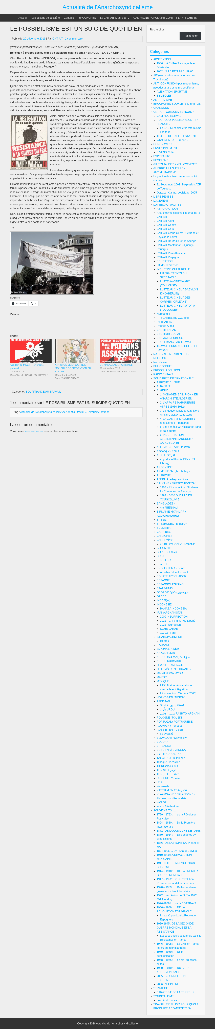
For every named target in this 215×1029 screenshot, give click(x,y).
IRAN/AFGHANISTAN (170, 612)
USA (159, 782)
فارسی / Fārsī (168, 632)
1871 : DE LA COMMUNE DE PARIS (179, 830)
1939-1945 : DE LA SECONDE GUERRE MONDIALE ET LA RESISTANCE (175, 927)
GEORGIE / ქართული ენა (172, 592)
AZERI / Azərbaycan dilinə (172, 479)
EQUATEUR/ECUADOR (171, 576)
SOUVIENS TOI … (164, 810)
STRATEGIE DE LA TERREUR (176, 992)
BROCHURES (87, 17)
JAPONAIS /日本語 (168, 649)
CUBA (160, 556)
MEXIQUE (163, 681)
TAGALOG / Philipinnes (171, 758)
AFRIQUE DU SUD (168, 382)
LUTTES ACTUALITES (167, 204)
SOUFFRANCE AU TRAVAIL (43, 391)
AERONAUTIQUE (168, 208)
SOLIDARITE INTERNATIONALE (173, 378)
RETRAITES (164, 321)
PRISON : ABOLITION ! (167, 370)
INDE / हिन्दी (163, 600)
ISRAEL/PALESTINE (169, 636)
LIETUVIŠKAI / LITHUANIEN (174, 669)
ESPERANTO (161, 156)
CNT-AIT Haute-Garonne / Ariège (176, 241)
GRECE (161, 596)
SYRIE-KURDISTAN (169, 754)
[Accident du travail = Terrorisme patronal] (31, 351)
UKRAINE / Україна (168, 778)
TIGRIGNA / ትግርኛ (167, 766)
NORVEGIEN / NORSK (171, 697)
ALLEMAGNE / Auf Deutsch (173, 447)
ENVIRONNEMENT (165, 148)
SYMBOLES (164, 95)
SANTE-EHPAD (166, 329)
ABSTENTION (162, 59)
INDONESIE (164, 604)
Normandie (163, 313)
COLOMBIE (164, 548)
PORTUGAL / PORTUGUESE (175, 721)
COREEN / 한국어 (168, 552)
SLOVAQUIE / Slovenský (172, 737)
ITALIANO (163, 644)
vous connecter (34, 431)
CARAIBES (164, 531)
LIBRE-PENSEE (163, 196)
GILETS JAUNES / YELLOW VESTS (175, 164)
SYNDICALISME (163, 996)
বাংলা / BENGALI (169, 507)
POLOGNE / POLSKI (169, 717)
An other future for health (174, 572)
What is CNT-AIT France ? (172, 140)
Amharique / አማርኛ (168, 451)
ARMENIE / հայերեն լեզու (173, 471)
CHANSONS (161, 107)
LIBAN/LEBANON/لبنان (170, 665)
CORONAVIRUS (163, 144)
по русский (167, 733)
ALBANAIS (163, 386)
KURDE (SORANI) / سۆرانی (173, 657)
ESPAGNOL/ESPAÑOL (171, 584)
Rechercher (157, 29)
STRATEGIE (161, 988)
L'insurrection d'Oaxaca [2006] (178, 693)
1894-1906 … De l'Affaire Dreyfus (177, 850)
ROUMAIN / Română (169, 725)
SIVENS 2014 (165, 152)
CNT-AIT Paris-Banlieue (171, 253)
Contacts (69, 17)
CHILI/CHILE (164, 535)
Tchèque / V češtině (168, 762)
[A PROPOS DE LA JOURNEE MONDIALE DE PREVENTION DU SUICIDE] (75, 351)
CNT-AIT (57, 38)
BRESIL (161, 519)
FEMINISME (160, 160)
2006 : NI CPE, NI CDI (170, 984)
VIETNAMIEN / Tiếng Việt (172, 790)
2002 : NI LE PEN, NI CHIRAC (175, 71)
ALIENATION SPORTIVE (172, 91)
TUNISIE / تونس (166, 770)
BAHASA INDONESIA (173, 608)
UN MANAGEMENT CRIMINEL (116, 364)
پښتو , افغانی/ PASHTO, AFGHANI (180, 713)
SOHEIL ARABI (169, 628)
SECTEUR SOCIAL (169, 334)
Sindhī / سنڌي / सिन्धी (172, 705)
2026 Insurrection (170, 624)
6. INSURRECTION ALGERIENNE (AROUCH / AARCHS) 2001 (176, 438)
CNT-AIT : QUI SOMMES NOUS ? (173, 111)
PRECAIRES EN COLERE (173, 317)
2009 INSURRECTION (174, 616)
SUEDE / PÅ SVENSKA (171, 749)
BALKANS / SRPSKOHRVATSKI (176, 483)
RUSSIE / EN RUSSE (170, 729)
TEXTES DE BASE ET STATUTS (177, 136)
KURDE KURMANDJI (170, 661)
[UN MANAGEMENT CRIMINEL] (120, 351)
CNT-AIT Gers (165, 229)
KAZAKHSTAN (166, 653)
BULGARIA (163, 527)
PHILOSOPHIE (162, 366)
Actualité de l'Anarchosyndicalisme (107, 7)
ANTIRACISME (162, 99)
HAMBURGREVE (167, 265)
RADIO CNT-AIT (163, 374)
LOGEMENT (160, 200)
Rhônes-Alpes (165, 325)
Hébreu (164, 640)
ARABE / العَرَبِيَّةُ (166, 455)
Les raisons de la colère (45, 17)
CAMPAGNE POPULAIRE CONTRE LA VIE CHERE (165, 17)
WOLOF (161, 802)
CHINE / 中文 (165, 539)
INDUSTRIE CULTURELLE (173, 269)
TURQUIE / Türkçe (168, 774)
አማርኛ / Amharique (168, 806)
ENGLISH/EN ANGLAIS (171, 568)
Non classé (160, 362)
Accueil (22, 17)
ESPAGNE (163, 580)
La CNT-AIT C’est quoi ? (114, 17)
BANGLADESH (166, 503)
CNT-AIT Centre (166, 224)
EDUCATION (165, 261)
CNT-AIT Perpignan (168, 257)
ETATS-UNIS (165, 588)
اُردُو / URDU (167, 709)
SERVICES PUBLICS (170, 338)
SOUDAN (162, 741)
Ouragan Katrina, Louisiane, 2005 (177, 192)
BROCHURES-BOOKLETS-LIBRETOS (177, 103)
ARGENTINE (165, 467)
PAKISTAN (163, 701)
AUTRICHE (164, 475)
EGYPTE (162, 564)
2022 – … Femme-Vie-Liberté (177, 620)
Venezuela (163, 786)
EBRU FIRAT (165, 560)
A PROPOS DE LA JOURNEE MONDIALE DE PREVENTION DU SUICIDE (73, 368)
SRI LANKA (164, 745)
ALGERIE (162, 390)
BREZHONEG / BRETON (172, 523)
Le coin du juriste (167, 1000)
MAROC (162, 677)
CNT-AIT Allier (165, 220)
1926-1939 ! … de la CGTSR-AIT (176, 903)
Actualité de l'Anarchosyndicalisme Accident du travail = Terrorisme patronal (65, 412)
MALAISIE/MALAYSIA (170, 673)
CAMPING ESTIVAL (169, 115)
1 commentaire (74, 38)
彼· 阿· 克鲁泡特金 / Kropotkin (177, 544)
